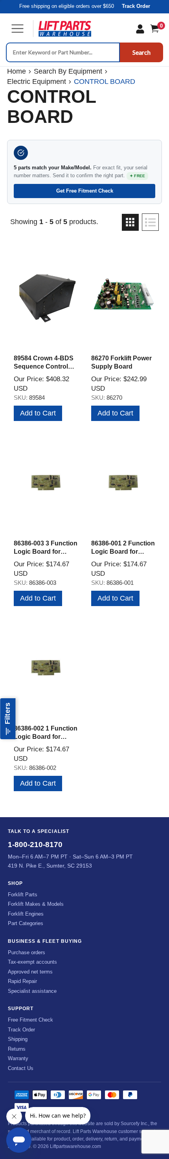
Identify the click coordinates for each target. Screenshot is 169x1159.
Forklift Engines (26, 914)
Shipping (18, 1039)
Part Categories (25, 923)
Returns (17, 1049)
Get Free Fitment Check (84, 191)
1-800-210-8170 (35, 844)
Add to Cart (38, 413)
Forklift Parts (22, 895)
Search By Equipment (68, 71)
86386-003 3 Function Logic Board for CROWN (45, 551)
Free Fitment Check (30, 1020)
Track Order (136, 6)
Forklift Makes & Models (36, 904)
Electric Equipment (36, 81)
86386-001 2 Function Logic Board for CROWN (123, 551)
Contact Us (20, 1068)
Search (141, 52)
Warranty (18, 1058)
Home (16, 71)
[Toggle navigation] (17, 28)
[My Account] (140, 29)
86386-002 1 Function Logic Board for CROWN (45, 736)
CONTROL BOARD (104, 81)
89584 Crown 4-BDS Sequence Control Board (43, 366)
